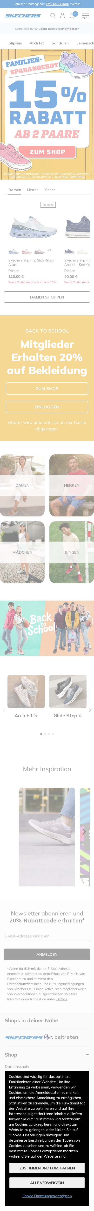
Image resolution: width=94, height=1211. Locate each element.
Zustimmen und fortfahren (47, 1168)
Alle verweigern (47, 1182)
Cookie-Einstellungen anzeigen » (47, 1195)
